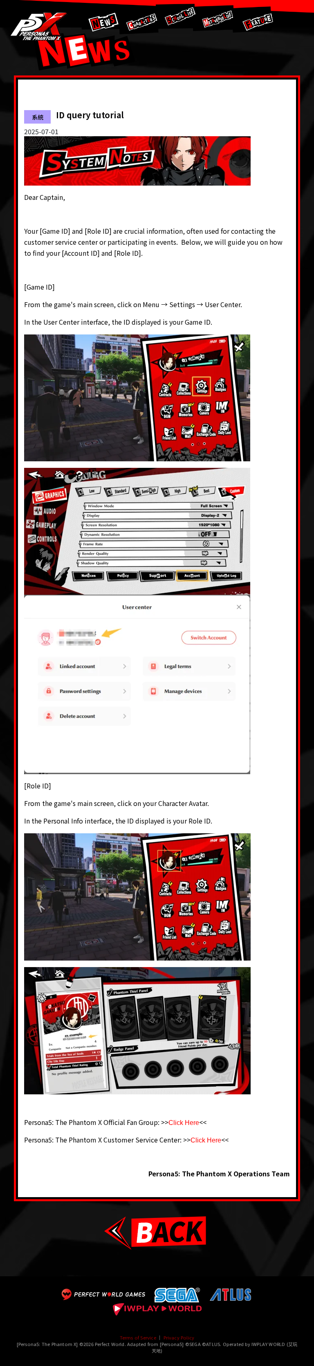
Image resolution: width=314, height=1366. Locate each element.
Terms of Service (138, 1337)
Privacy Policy (179, 1337)
